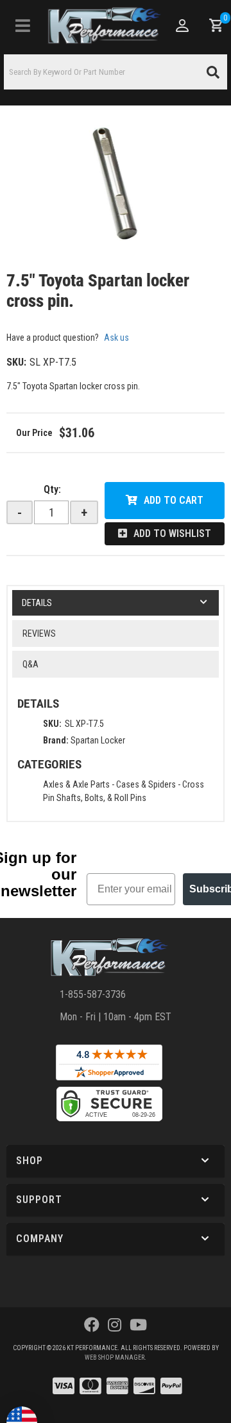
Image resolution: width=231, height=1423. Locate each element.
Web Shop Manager (114, 1357)
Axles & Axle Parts (76, 784)
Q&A (30, 664)
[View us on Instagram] (114, 1325)
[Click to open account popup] (181, 25)
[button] (115, 71)
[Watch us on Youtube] (138, 1325)
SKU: (16, 362)
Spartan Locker (98, 740)
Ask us (116, 337)
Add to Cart (173, 500)
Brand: (56, 740)
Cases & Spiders (146, 784)
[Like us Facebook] (91, 1325)
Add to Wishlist (172, 533)
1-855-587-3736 (93, 994)
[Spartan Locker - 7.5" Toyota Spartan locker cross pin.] (115, 184)
